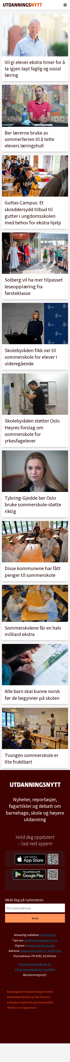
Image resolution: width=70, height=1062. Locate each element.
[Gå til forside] (22, 5)
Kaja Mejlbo (48, 935)
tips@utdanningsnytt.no (41, 940)
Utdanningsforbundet (40, 945)
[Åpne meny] (65, 5)
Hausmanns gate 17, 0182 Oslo (40, 951)
